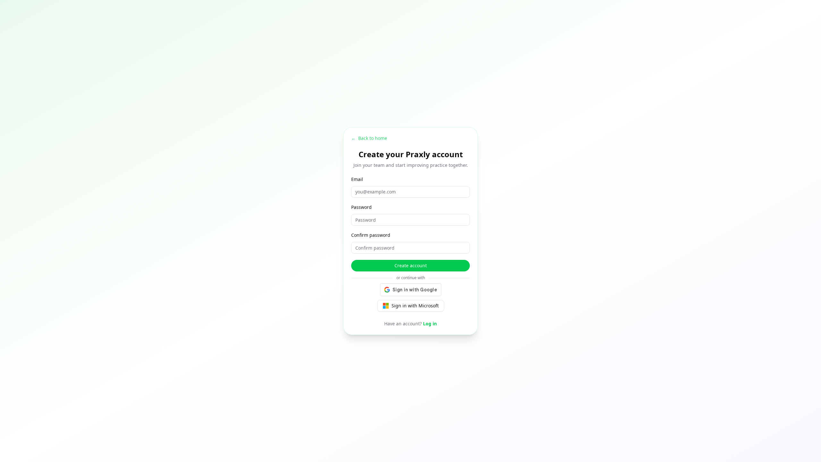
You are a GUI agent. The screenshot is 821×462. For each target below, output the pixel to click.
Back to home (369, 138)
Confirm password (370, 235)
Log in (430, 324)
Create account (410, 265)
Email (357, 179)
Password (361, 207)
